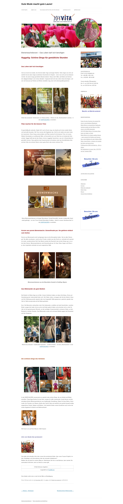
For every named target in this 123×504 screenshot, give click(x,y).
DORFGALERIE (45, 119)
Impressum (77, 10)
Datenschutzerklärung (26, 501)
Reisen (82, 191)
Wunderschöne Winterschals (65, 490)
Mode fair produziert (56, 480)
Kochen (82, 185)
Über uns (33, 10)
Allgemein (83, 183)
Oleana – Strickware (27, 490)
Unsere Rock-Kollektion (86, 193)
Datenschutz (66, 10)
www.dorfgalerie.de (85, 71)
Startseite (24, 10)
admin (46, 480)
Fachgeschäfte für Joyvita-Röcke (49, 10)
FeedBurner (51, 469)
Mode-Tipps (83, 189)
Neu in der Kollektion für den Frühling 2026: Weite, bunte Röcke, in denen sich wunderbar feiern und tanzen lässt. (91, 141)
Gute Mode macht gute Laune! (36, 4)
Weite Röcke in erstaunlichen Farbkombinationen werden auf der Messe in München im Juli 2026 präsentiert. (91, 127)
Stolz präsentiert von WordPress (40, 501)
